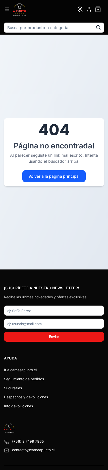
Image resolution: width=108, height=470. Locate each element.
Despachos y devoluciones (26, 397)
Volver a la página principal (54, 176)
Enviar (54, 336)
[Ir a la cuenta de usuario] (89, 9)
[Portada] (19, 9)
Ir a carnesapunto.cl (20, 370)
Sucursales (13, 388)
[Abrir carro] (98, 9)
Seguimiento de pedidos (24, 379)
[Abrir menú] (7, 9)
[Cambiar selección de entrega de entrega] (80, 9)
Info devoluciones (18, 406)
